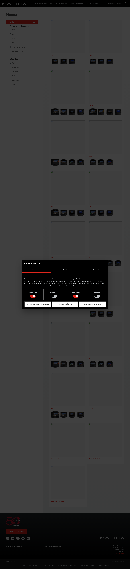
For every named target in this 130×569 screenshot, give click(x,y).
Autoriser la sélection (65, 304)
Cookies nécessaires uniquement (38, 304)
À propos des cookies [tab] (93, 270)
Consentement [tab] (36, 270)
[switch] (54, 296)
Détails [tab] (65, 270)
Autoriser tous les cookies (92, 304)
